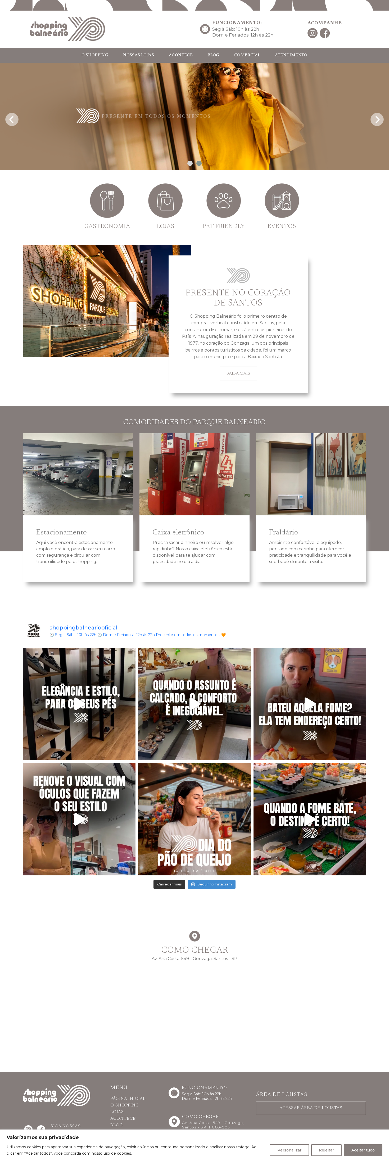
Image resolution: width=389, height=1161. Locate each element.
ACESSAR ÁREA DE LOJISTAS (310, 1108)
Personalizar (289, 1150)
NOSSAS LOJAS (138, 55)
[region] (194, 1145)
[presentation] (12, 118)
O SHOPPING (95, 55)
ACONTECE (181, 55)
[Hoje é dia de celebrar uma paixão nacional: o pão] (194, 819)
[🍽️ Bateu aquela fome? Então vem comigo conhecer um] (310, 704)
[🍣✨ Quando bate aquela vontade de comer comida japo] (310, 819)
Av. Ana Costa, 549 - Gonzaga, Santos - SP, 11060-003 (213, 1125)
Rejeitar (326, 1150)
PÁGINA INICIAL (128, 1099)
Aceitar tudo (363, 1150)
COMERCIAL (247, 55)
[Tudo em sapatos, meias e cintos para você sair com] (79, 704)
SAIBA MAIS (238, 373)
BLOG (213, 55)
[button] (190, 163)
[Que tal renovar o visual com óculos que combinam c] (79, 819)
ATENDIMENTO (291, 55)
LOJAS (117, 1112)
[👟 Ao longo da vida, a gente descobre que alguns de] (194, 704)
